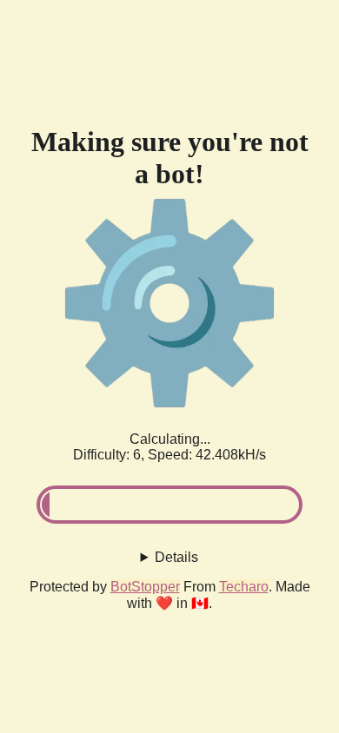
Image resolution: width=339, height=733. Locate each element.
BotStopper (145, 586)
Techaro (244, 586)
